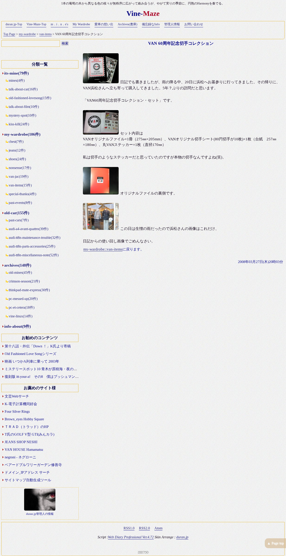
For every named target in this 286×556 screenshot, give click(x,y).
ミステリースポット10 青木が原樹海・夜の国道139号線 (49, 369)
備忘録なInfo (151, 24)
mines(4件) (17, 80)
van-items (45, 34)
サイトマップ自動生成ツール (28, 480)
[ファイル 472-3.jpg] (101, 193)
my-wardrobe (27, 34)
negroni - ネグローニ (20, 457)
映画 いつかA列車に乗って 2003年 (32, 361)
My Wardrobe (81, 24)
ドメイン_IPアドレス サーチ (27, 472)
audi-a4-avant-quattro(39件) (28, 229)
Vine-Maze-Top (36, 24)
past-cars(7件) (19, 220)
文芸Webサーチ (17, 396)
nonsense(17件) (20, 168)
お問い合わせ (193, 24)
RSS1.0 (129, 528)
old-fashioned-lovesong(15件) (30, 98)
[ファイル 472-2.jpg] (101, 133)
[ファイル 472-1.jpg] (101, 82)
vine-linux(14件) (20, 316)
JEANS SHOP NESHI (21, 442)
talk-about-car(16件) (23, 89)
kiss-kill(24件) (19, 124)
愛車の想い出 (104, 24)
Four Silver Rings (17, 411)
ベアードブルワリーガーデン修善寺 (33, 465)
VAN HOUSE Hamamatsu (24, 449)
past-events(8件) (20, 203)
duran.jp (182, 537)
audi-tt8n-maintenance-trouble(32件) (34, 238)
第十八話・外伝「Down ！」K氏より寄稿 (38, 346)
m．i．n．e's (59, 24)
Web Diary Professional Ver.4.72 (131, 537)
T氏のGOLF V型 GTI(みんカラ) (29, 434)
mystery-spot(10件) (22, 115)
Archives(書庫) (127, 24)
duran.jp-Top (14, 24)
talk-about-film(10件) (24, 107)
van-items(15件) (20, 185)
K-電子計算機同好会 (21, 404)
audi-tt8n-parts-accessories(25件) (32, 246)
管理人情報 (172, 24)
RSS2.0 (144, 528)
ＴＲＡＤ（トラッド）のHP (27, 427)
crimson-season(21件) (24, 281)
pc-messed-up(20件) (23, 299)
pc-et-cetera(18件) (21, 307)
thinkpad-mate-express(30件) (29, 290)
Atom (158, 528)
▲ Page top (275, 543)
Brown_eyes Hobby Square (24, 419)
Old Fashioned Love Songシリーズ (30, 354)
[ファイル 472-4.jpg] (101, 229)
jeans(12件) (17, 150)
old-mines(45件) (20, 272)
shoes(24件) (17, 159)
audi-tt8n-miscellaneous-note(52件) (34, 255)
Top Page (9, 34)
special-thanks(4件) (22, 194)
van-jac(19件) (18, 176)
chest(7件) (16, 141)
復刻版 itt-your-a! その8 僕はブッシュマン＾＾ (43, 377)
